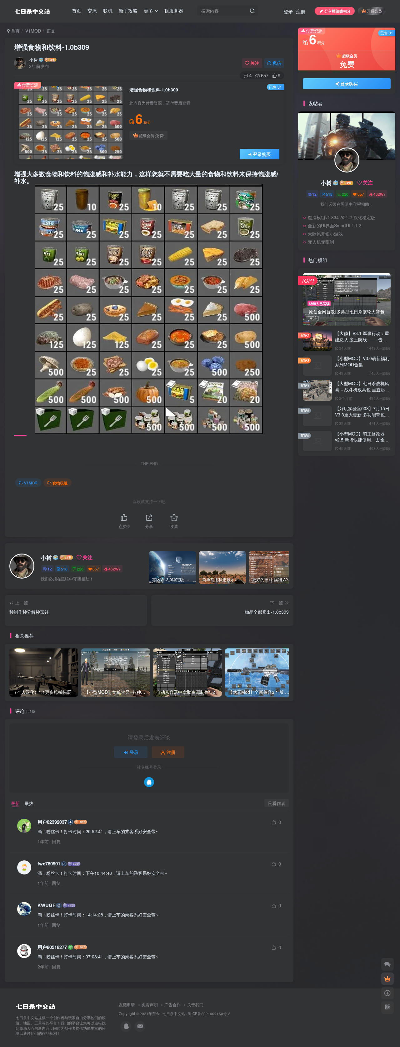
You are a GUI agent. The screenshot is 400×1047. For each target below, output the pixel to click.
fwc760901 (49, 863)
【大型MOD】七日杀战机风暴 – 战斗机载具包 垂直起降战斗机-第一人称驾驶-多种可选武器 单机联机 (363, 392)
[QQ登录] (149, 782)
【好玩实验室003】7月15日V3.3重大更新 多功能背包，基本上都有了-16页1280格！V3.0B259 (362, 417)
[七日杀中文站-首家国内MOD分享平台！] (35, 1005)
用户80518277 (52, 947)
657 (95, 568)
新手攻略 (128, 10)
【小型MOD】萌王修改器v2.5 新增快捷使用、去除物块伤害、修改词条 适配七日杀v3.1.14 (362, 443)
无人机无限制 (321, 242)
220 (80, 568)
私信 (276, 63)
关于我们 (195, 1005)
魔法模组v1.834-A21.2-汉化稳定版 (341, 217)
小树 (33, 60)
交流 (92, 10)
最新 (15, 803)
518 (64, 568)
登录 (288, 11)
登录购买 (262, 154)
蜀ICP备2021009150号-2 (209, 1013)
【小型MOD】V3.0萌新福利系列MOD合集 (362, 361)
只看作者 (276, 803)
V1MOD (33, 31)
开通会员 (374, 10)
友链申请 (127, 1005)
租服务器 (173, 10)
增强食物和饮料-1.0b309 (51, 47)
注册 (300, 11)
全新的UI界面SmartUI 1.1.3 (335, 225)
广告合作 (172, 1005)
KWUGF (46, 905)
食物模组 (60, 482)
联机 (107, 10)
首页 (76, 10)
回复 (56, 841)
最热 (29, 803)
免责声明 (150, 1005)
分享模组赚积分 (337, 10)
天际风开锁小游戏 (325, 233)
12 (50, 568)
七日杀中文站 (173, 1013)
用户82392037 (52, 822)
